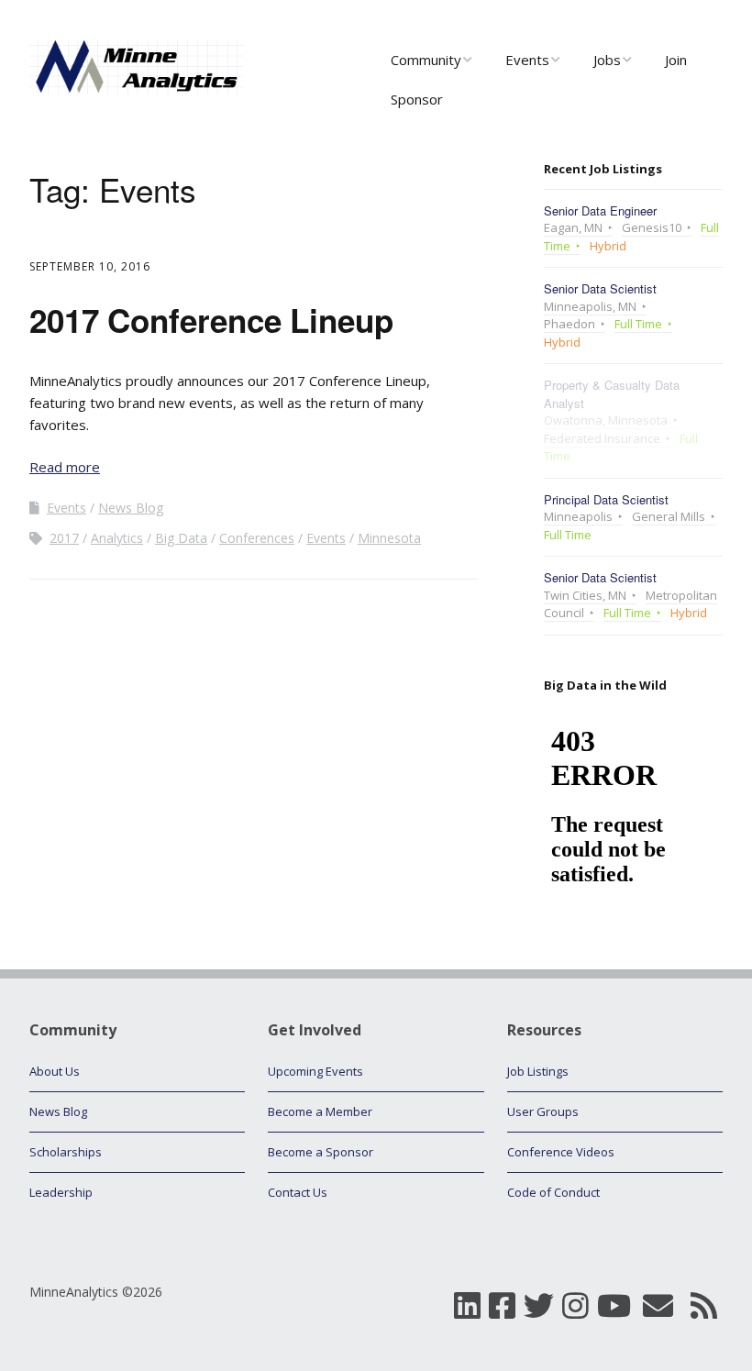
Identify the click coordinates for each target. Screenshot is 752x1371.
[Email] (658, 1306)
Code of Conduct (553, 1192)
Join (676, 59)
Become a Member (320, 1111)
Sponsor (417, 99)
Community (426, 59)
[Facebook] (502, 1306)
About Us (54, 1071)
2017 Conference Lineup (211, 320)
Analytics (117, 538)
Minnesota (389, 538)
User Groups (543, 1111)
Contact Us (297, 1192)
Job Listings (538, 1071)
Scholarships (65, 1152)
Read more (64, 467)
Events (527, 59)
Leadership (61, 1192)
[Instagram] (575, 1306)
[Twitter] (539, 1306)
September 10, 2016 (89, 266)
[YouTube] (614, 1306)
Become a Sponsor (320, 1152)
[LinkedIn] (467, 1306)
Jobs (607, 59)
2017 (64, 538)
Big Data (181, 538)
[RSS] (704, 1306)
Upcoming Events (315, 1071)
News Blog (130, 507)
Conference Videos (560, 1152)
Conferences (256, 538)
